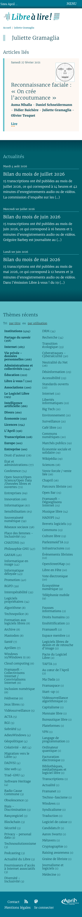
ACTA (10, 717)
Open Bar (51, 493)
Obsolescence (16, 800)
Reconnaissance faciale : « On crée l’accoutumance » (41, 91)
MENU (71, 4)
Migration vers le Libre (16, 755)
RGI (9, 723)
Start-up (50, 692)
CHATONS (14, 543)
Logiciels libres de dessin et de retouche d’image (57, 645)
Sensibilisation (18, 511)
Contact (13, 902)
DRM (49, 331)
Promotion (15, 580)
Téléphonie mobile (55, 596)
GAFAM (13, 555)
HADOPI (51, 518)
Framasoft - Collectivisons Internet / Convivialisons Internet (15, 676)
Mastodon (14, 635)
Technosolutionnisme (19, 845)
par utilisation (37, 323)
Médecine (51, 874)
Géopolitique (16, 741)
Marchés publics (57, 443)
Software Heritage (17, 783)
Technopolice (16, 614)
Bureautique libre (57, 719)
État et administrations (19, 463)
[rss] (26, 901)
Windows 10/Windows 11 (17, 655)
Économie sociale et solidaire (56, 450)
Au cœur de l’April (55, 671)
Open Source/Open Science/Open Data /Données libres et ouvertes (18, 482)
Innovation (15, 499)
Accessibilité (54, 378)
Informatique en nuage (16, 562)
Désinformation (56, 372)
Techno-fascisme (57, 797)
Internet (51, 393)
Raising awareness (57, 853)
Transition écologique (53, 345)
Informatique (17, 505)
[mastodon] (36, 901)
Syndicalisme (54, 810)
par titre (15, 323)
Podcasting (14, 853)
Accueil (7, 27)
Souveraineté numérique (15, 519)
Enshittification (56, 623)
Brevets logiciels (57, 524)
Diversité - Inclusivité (14, 879)
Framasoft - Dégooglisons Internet (52, 502)
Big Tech (51, 409)
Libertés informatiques (55, 401)
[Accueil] (32, 15)
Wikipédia (52, 459)
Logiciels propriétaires (16, 600)
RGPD (11, 586)
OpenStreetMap (56, 564)
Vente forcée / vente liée (57, 472)
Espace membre (56, 635)
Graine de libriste (57, 859)
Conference (15, 471)
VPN (47, 732)
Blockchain (14, 822)
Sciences (51, 465)
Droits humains (55, 617)
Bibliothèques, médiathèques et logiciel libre (54, 769)
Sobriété (12, 729)
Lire (14, 124)
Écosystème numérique (52, 587)
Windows (51, 803)
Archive (12, 629)
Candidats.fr (53, 828)
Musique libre (55, 511)
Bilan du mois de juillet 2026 (34, 174)
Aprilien (12, 648)
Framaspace (53, 685)
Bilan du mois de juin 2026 (32, 217)
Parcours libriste (57, 486)
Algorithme (15, 608)
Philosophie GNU (19, 549)
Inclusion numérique (19, 690)
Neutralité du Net (55, 364)
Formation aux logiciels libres (17, 621)
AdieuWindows (17, 735)
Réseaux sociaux (19, 527)
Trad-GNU (14, 775)
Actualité (50, 785)
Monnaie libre (54, 713)
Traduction (52, 816)
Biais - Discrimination (17, 808)
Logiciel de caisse (57, 822)
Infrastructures (56, 548)
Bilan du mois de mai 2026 (31, 259)
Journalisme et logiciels (52, 866)
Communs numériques (54, 435)
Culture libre (54, 536)
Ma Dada (50, 679)
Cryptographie (54, 846)
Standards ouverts (55, 385)
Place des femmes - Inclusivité (18, 534)
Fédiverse (13, 698)
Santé (10, 642)
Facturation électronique (53, 758)
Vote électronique (55, 577)
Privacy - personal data (17, 835)
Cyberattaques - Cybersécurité (55, 354)
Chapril (50, 480)
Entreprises (15, 493)
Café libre (52, 427)
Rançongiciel (16, 816)
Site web (12, 769)
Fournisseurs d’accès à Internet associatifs (19, 868)
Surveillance (54, 421)
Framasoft (52, 629)
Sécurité (12, 828)
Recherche (52, 337)
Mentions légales (17, 908)
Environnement (56, 415)
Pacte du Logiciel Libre (54, 656)
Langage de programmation (55, 739)
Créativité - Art (17, 747)
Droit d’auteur (17, 455)
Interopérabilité (18, 592)
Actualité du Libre (19, 859)
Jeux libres (14, 704)
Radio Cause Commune (14, 792)
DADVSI (12, 763)
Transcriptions (55, 779)
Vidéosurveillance (19, 710)
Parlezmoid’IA (55, 542)
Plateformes (53, 726)
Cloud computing (19, 663)
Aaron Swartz (54, 834)
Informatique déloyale (14, 572)
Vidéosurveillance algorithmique (55, 699)
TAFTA (49, 664)
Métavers (51, 840)
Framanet (51, 791)
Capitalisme (52, 707)
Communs (52, 530)
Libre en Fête (54, 570)
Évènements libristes (57, 556)
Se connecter (44, 908)
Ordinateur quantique (51, 749)
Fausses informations (54, 609)
